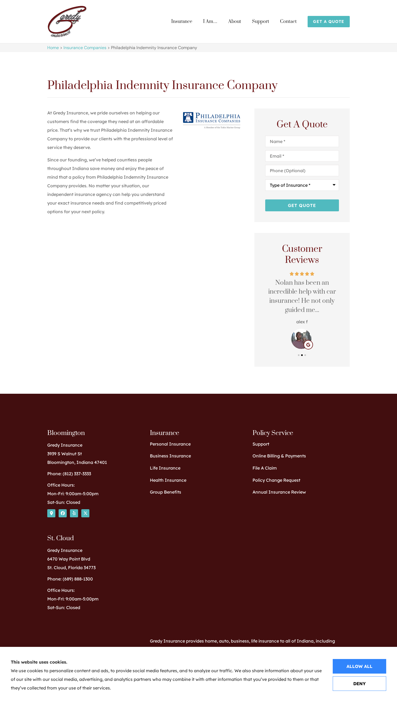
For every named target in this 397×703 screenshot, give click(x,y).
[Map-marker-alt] (51, 513)
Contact (288, 22)
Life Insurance (165, 468)
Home (53, 47)
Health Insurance (168, 480)
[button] (299, 355)
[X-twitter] (85, 513)
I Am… (210, 22)
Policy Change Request (276, 480)
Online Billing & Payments (279, 456)
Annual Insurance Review (279, 492)
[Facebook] (63, 513)
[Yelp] (74, 513)
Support (260, 22)
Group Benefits (165, 492)
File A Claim (265, 468)
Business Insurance (170, 456)
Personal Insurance (170, 444)
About (234, 22)
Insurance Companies (84, 47)
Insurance (181, 22)
